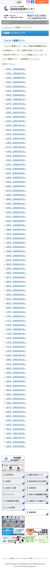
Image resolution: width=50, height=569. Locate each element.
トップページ (7, 27)
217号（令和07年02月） (16, 147)
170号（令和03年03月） (16, 351)
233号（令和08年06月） (16, 78)
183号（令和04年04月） (16, 294)
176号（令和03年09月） (16, 325)
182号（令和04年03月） (16, 299)
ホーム (5, 558)
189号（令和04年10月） (16, 268)
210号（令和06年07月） (16, 177)
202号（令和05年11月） (16, 212)
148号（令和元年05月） (16, 446)
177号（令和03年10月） (16, 321)
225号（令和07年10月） (16, 112)
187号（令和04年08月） (16, 277)
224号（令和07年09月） (16, 117)
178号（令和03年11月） (16, 316)
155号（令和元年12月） (16, 416)
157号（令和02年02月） (16, 407)
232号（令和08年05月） (16, 82)
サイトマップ (38, 558)
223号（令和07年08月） (16, 121)
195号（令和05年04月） (16, 242)
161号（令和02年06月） (16, 390)
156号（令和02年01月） (16, 412)
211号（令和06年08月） (16, 173)
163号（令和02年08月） (16, 381)
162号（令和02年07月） (16, 386)
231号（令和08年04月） (16, 86)
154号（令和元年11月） (16, 420)
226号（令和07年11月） (16, 108)
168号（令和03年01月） (16, 360)
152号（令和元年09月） (16, 429)
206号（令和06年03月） (16, 195)
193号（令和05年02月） (16, 251)
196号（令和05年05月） (16, 238)
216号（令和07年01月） (16, 151)
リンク (44, 558)
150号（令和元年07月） (16, 438)
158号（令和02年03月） (16, 403)
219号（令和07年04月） (16, 138)
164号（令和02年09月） (16, 377)
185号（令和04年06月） (16, 286)
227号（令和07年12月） (16, 104)
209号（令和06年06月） (16, 182)
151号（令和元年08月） (16, 433)
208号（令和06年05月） (16, 186)
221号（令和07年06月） (16, 130)
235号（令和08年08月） (16, 69)
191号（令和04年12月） (16, 260)
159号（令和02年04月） (16, 399)
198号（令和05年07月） (16, 229)
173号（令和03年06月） (16, 338)
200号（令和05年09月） (16, 221)
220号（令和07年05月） (16, 134)
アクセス (42, 2)
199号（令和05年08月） (16, 225)
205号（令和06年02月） (16, 199)
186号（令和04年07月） (16, 282)
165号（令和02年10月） (16, 373)
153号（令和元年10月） (16, 425)
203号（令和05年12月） (16, 208)
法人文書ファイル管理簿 (27, 558)
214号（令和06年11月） (16, 160)
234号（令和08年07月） (16, 73)
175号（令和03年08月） (16, 329)
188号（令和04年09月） (16, 273)
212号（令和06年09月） (16, 169)
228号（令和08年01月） (16, 99)
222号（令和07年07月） (16, 125)
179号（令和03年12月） (16, 312)
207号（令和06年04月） (16, 190)
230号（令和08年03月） (16, 91)
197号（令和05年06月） (16, 234)
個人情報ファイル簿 (14, 558)
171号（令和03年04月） (16, 347)
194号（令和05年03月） (16, 247)
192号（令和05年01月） (16, 256)
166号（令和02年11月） (16, 368)
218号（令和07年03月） (16, 143)
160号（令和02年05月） (16, 394)
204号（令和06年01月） (16, 203)
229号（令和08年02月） (16, 95)
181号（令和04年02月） (16, 303)
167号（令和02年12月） (16, 364)
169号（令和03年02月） (16, 355)
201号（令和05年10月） (16, 216)
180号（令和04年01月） (16, 308)
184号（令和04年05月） (16, 290)
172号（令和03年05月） (16, 342)
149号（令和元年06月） (16, 442)
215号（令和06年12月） (16, 156)
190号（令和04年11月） (16, 264)
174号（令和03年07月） (16, 334)
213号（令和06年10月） (16, 164)
